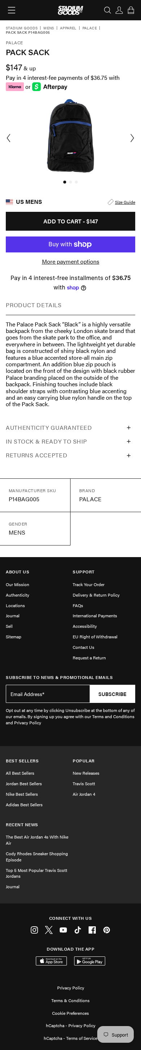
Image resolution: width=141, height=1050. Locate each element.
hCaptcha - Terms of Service (70, 1038)
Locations (15, 605)
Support (84, 572)
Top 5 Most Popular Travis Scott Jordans (36, 873)
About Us (17, 572)
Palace (89, 28)
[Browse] (11, 10)
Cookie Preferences (70, 1013)
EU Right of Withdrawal (95, 636)
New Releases (86, 773)
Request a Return (89, 657)
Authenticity (17, 595)
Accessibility (85, 626)
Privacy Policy (70, 987)
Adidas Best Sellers (24, 804)
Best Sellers (22, 761)
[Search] (107, 10)
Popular (84, 761)
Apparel (68, 28)
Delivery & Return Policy (96, 595)
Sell (9, 626)
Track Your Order (88, 584)
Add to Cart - (70, 221)
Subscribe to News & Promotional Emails (59, 677)
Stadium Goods (22, 28)
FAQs (78, 605)
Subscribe (112, 693)
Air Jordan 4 (84, 794)
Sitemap (13, 636)
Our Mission (17, 584)
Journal (13, 615)
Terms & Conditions (70, 1000)
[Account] (119, 10)
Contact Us (83, 647)
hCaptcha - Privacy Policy (70, 1025)
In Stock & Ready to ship (46, 441)
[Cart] (131, 10)
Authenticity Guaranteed (49, 427)
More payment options (70, 261)
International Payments (95, 615)
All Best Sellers (20, 773)
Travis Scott (84, 783)
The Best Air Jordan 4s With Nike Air (37, 839)
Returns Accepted (36, 455)
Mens (48, 28)
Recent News (22, 825)
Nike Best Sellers (22, 794)
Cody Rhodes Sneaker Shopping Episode (37, 856)
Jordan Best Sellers (24, 783)
